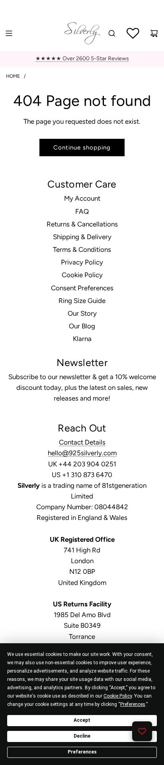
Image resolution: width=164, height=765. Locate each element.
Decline (82, 736)
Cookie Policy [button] (117, 696)
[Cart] (154, 33)
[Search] (112, 33)
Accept (82, 720)
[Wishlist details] (142, 731)
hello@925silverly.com (82, 453)
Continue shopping (82, 147)
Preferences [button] (132, 704)
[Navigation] (9, 33)
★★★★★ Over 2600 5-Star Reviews (82, 58)
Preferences (82, 752)
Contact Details (82, 442)
